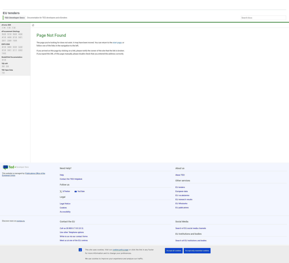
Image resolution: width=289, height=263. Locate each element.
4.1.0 (4, 37)
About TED (180, 175)
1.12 (13, 28)
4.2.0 (20, 34)
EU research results (183, 199)
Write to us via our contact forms (74, 236)
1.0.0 (15, 41)
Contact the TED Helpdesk (71, 179)
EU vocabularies (182, 195)
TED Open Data (7, 70)
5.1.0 (9, 34)
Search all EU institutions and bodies (190, 241)
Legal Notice (65, 204)
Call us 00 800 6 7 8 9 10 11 (71, 228)
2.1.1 (15, 50)
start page (117, 42)
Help (62, 175)
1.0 (3, 73)
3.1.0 (15, 37)
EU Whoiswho (181, 203)
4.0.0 (9, 37)
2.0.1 (4, 41)
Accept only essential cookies (197, 251)
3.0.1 (20, 37)
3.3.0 (15, 47)
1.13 (8, 28)
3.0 (3, 66)
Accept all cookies (174, 251)
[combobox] (263, 18)
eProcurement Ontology (11, 31)
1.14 (3, 28)
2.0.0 (9, 41)
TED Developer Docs (15, 18)
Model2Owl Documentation (12, 57)
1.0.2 (4, 53)
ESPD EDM (6, 44)
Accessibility (65, 212)
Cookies (63, 208)
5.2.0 (4, 34)
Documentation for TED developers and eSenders (47, 18)
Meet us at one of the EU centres (74, 240)
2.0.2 (20, 50)
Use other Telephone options (72, 232)
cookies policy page (120, 250)
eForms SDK (6, 25)
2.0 (7, 66)
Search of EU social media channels (190, 228)
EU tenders (11, 13)
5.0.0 (15, 34)
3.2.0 (20, 47)
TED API (5, 64)
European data (181, 191)
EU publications (182, 208)
